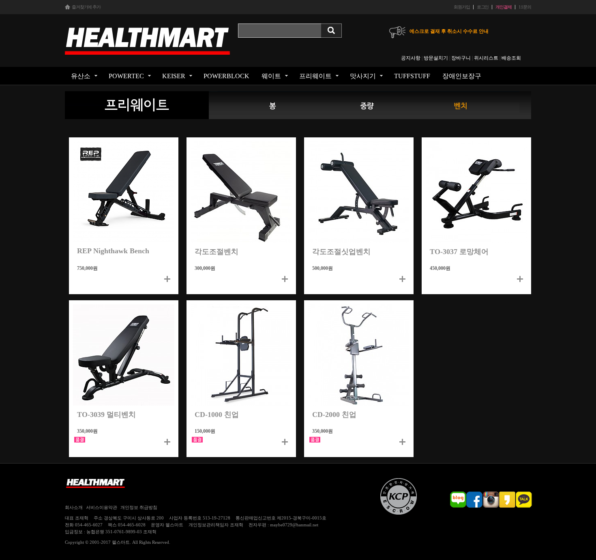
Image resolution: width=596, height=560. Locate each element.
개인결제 (503, 7)
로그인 (483, 7)
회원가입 (462, 7)
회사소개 (74, 507)
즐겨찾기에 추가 (86, 7)
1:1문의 (525, 7)
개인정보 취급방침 (138, 507)
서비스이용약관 (101, 507)
